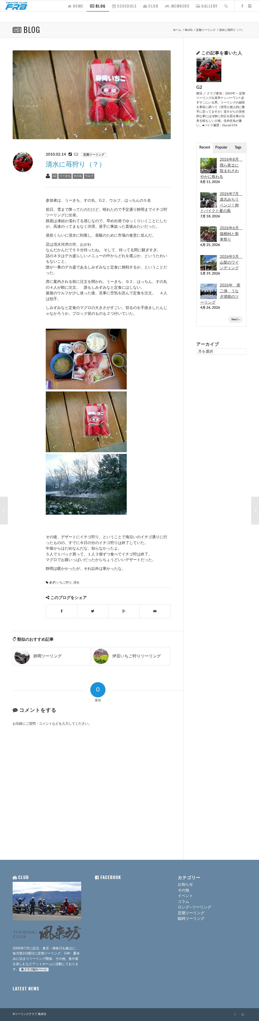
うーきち (65, 176)
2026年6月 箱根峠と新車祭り (231, 233)
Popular (221, 147)
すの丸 (78, 176)
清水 (76, 582)
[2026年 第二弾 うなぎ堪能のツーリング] (208, 299)
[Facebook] (242, 5)
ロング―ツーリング (194, 907)
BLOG (32, 29)
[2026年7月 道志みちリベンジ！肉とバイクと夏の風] (208, 208)
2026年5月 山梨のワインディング (231, 262)
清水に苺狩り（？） (75, 164)
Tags (238, 147)
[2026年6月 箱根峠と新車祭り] (208, 242)
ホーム (177, 30)
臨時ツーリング (191, 919)
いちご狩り (64, 582)
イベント (185, 896)
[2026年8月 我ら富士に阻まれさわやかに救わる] (208, 173)
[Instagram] (250, 5)
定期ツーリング (205, 30)
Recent (204, 147)
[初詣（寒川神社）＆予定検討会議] (4, 511)
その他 (183, 890)
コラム (183, 902)
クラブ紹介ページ (35, 969)
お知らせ (185, 884)
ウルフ (89, 176)
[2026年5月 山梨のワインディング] (208, 270)
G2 (76, 154)
